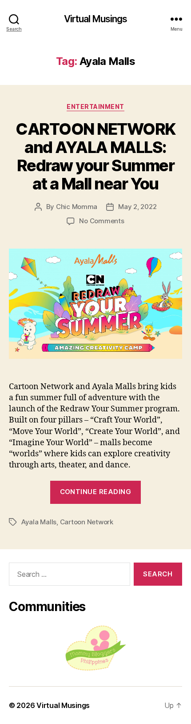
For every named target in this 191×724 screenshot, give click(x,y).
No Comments (101, 221)
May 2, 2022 (137, 206)
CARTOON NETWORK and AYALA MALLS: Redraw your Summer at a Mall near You (95, 156)
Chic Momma (76, 206)
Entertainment (95, 106)
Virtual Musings (95, 19)
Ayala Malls (38, 522)
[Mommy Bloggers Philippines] (95, 648)
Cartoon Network (86, 522)
